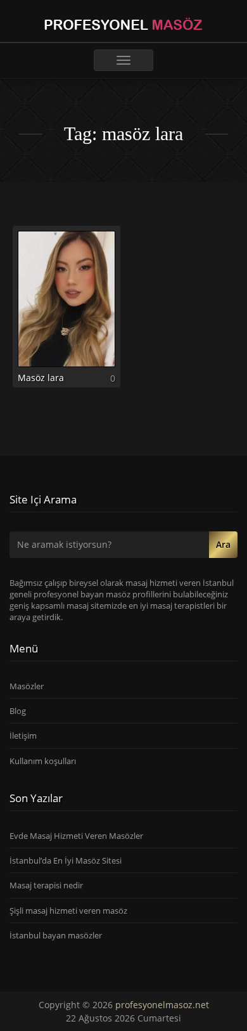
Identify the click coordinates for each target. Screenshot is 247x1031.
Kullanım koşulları (43, 761)
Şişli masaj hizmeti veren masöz (68, 910)
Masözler (27, 686)
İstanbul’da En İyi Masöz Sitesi (66, 860)
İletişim (23, 735)
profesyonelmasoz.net (162, 1005)
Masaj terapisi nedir (46, 885)
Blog (18, 711)
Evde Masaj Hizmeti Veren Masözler (76, 835)
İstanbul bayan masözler (56, 935)
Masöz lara (41, 378)
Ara (223, 544)
